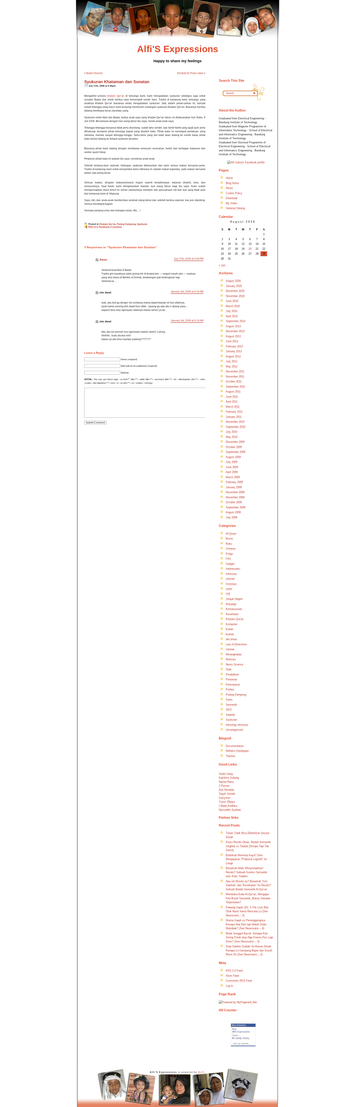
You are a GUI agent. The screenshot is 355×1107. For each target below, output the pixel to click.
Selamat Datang (235, 208)
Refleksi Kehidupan (237, 750)
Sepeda (230, 714)
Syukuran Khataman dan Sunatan (116, 81)
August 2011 (233, 391)
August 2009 (233, 457)
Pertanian (231, 679)
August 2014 (233, 326)
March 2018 (233, 306)
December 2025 (235, 290)
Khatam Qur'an (107, 224)
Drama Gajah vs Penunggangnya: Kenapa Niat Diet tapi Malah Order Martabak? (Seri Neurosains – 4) (246, 924)
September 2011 (235, 386)
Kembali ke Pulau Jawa (190, 73)
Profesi (230, 689)
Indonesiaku (233, 568)
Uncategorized (234, 729)
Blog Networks (239, 1025)
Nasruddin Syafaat (230, 803)
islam (229, 588)
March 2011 (233, 406)
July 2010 (231, 431)
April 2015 (232, 316)
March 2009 (233, 477)
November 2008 (235, 497)
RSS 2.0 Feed (234, 970)
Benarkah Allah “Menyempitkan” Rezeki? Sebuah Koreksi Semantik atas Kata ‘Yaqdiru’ (246, 872)
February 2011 (234, 411)
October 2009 (234, 446)
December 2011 (235, 371)
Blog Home (232, 183)
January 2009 (234, 487)
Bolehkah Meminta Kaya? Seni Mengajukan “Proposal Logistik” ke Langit (246, 859)
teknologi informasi (237, 724)
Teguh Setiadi (227, 787)
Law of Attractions (236, 644)
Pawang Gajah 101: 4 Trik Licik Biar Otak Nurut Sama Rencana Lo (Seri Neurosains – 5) (247, 911)
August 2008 (233, 512)
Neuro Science (234, 664)
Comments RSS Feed (239, 980)
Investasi (231, 583)
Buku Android (227, 811)
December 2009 (235, 441)
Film (228, 558)
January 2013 (234, 351)
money (246, 1038)
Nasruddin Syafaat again (233, 807)
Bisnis (229, 538)
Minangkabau (234, 654)
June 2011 (232, 396)
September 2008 (235, 507)
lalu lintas (231, 639)
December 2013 (235, 331)
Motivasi (231, 659)
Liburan (230, 649)
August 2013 (233, 336)
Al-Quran (231, 533)
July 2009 (231, 461)
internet (230, 578)
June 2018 (232, 300)
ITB (228, 593)
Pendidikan (232, 674)
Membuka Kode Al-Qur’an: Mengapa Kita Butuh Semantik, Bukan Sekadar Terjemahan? (248, 898)
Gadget (230, 563)
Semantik (231, 704)
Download (231, 198)
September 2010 (235, 426)
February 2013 (234, 346)
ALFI (201, 1072)
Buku (229, 543)
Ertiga (229, 553)
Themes (230, 756)
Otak (229, 669)
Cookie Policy (234, 193)
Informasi (231, 573)
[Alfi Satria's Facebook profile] (246, 162)
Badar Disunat (94, 73)
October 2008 (234, 502)
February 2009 (234, 482)
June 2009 (232, 467)
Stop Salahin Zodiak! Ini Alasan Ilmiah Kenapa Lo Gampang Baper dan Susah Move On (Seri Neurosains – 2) (249, 950)
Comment (116, 227)
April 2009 (232, 472)
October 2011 (234, 381)
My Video (231, 203)
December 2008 (235, 492)
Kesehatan (232, 614)
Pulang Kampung (126, 224)
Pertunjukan (233, 684)
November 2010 (235, 421)
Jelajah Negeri (234, 598)
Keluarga (231, 604)
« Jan (222, 265)
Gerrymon (225, 791)
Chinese (230, 548)
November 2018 (235, 296)
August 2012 (233, 356)
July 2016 (231, 311)
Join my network (240, 1043)
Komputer (231, 624)
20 (250, 248)
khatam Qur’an (115, 95)
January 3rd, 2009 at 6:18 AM (187, 291)
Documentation (235, 745)
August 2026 (233, 280)
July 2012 (231, 361)
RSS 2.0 (92, 227)
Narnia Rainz (226, 775)
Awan (103, 259)
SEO (229, 709)
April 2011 (231, 401)
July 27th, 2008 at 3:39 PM (188, 258)
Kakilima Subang (229, 771)
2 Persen (224, 779)
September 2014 (235, 321)
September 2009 (235, 451)
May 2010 (231, 436)
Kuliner (230, 634)
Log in (229, 985)
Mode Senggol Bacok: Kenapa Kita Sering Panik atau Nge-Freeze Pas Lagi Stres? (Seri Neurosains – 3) (249, 937)
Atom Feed (232, 975)
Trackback (103, 227)
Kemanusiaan (234, 608)
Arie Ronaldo (226, 783)
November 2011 (235, 376)
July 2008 (231, 517)
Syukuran (142, 224)
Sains (229, 699)
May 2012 (231, 366)
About (229, 188)
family (238, 1038)
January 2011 (234, 416)
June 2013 (232, 341)
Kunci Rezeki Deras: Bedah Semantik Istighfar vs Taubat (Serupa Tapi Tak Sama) (248, 846)
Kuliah (229, 629)
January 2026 (234, 285)
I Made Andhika (228, 799)
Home (229, 177)
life (233, 1038)
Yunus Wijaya (227, 795)
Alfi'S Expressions (241, 1031)
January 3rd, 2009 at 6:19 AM (187, 320)
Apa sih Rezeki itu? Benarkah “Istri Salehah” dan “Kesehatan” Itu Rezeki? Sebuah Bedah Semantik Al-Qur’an (248, 885)
